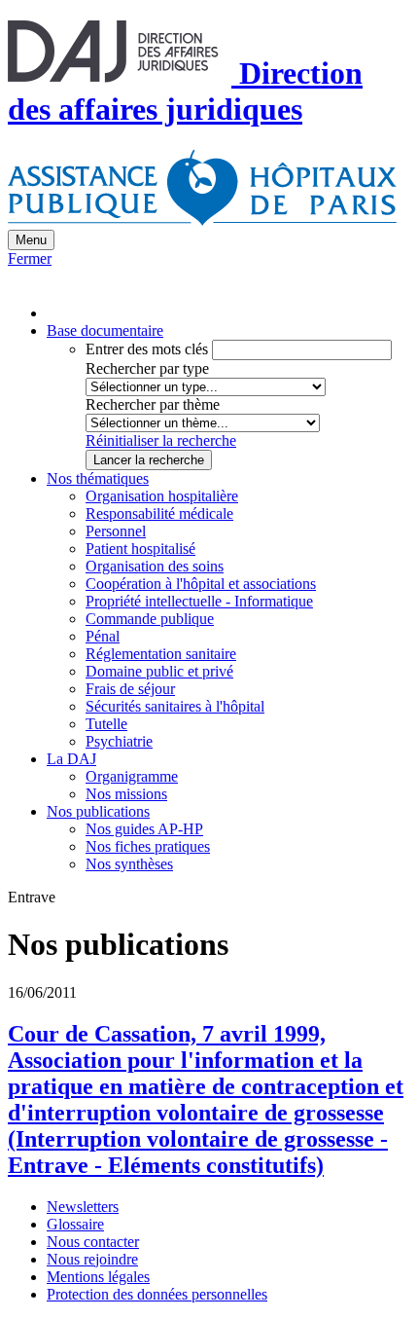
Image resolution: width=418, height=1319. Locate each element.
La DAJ (71, 759)
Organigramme (132, 776)
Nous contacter (93, 1241)
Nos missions (126, 794)
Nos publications (98, 811)
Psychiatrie (119, 741)
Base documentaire (105, 330)
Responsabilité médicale (159, 513)
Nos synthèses (129, 864)
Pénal (103, 636)
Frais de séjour (130, 688)
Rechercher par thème (153, 404)
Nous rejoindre (92, 1259)
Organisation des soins (155, 566)
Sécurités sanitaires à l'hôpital (175, 706)
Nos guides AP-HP (144, 829)
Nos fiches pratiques (148, 846)
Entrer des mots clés (147, 349)
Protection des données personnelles (157, 1294)
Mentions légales (98, 1276)
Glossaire (75, 1224)
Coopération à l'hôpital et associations (201, 583)
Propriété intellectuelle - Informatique (199, 601)
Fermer (30, 258)
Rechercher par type (147, 368)
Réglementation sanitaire (161, 653)
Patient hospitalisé (140, 548)
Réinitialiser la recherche (161, 440)
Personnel (116, 531)
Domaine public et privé (159, 671)
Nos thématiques (98, 478)
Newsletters (83, 1206)
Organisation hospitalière (162, 496)
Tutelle (106, 723)
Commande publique (150, 618)
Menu (31, 240)
